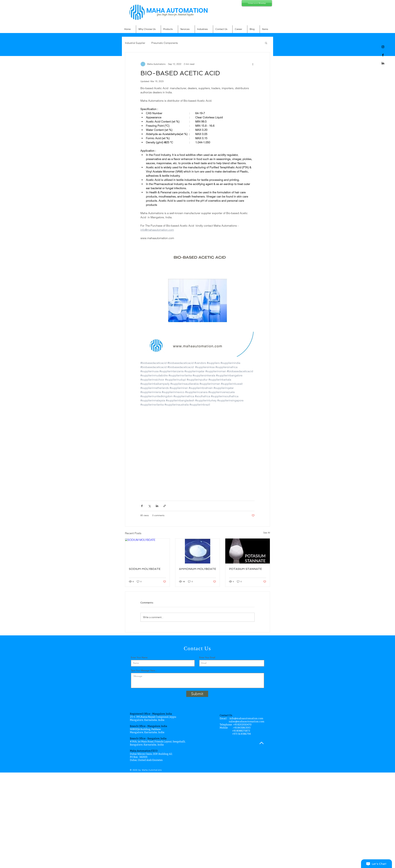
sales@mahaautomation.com (246, 721)
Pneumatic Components (164, 42)
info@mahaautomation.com (246, 718)
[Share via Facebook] (141, 505)
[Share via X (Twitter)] (149, 505)
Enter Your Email (207, 657)
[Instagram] (383, 47)
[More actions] (253, 64)
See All (266, 532)
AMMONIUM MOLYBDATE (197, 568)
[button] (266, 43)
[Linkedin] (383, 63)
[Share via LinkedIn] (157, 505)
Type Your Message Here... (144, 670)
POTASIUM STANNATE (245, 568)
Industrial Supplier (135, 42)
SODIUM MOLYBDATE (144, 568)
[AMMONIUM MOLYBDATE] (197, 551)
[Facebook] (383, 55)
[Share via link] (164, 505)
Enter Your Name (139, 657)
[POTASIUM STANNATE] (247, 551)
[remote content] (197, 452)
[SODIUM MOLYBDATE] (147, 551)
